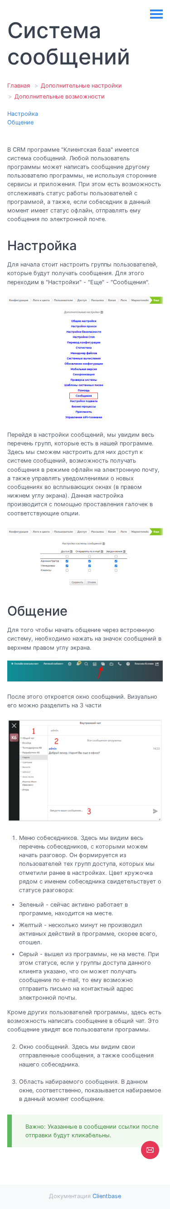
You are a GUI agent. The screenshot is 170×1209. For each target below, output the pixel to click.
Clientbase (106, 1196)
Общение (20, 122)
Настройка (22, 113)
